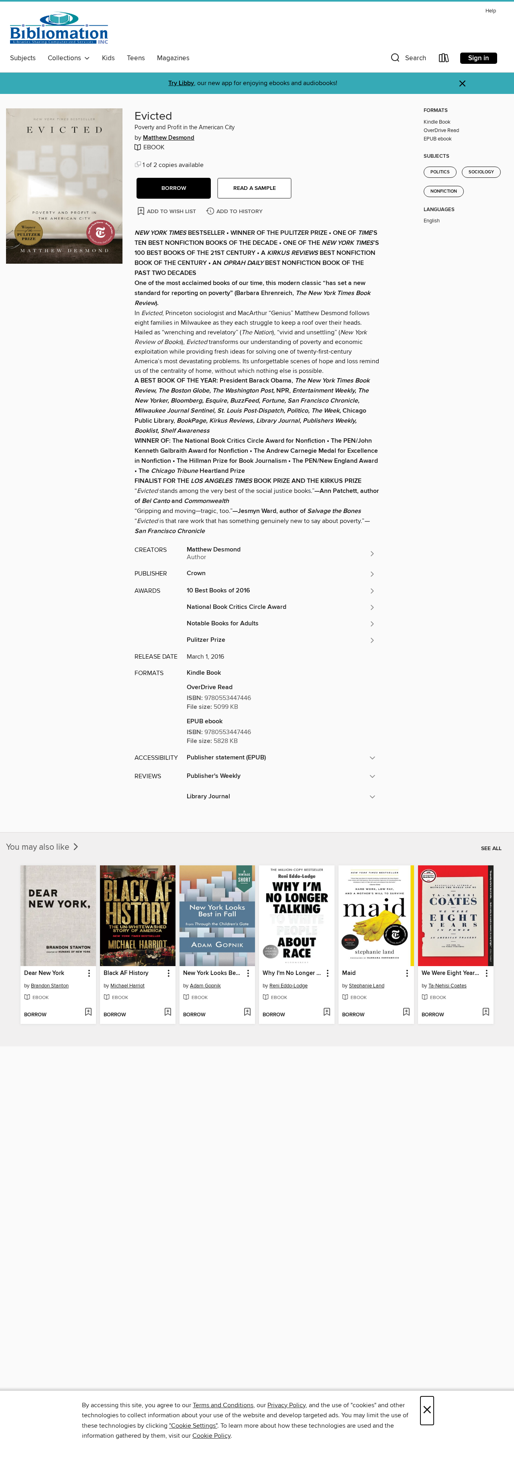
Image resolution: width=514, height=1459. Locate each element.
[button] (407, 59)
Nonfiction (443, 191)
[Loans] (444, 59)
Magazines (173, 58)
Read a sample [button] (254, 188)
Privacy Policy (286, 1405)
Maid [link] (349, 973)
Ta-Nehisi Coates (447, 986)
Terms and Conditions (223, 1405)
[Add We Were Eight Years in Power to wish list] (486, 1012)
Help (490, 11)
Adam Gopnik (205, 986)
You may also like (38, 847)
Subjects (23, 58)
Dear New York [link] (44, 973)
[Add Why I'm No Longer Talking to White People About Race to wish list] (327, 1012)
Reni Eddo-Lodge (288, 986)
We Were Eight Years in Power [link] (452, 973)
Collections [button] (66, 58)
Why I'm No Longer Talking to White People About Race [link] (293, 973)
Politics (440, 172)
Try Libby (181, 83)
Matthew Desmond (168, 138)
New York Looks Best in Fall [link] (213, 973)
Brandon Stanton (50, 986)
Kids (108, 58)
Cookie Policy (211, 1436)
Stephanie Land (366, 986)
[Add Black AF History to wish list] (168, 1012)
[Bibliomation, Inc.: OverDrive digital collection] (59, 27)
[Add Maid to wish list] (406, 1012)
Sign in (478, 58)
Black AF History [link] (126, 973)
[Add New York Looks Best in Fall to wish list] (247, 1012)
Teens (136, 58)
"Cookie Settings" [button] (193, 1426)
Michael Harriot (127, 986)
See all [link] (491, 848)
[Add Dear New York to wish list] (88, 1012)
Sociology (481, 172)
